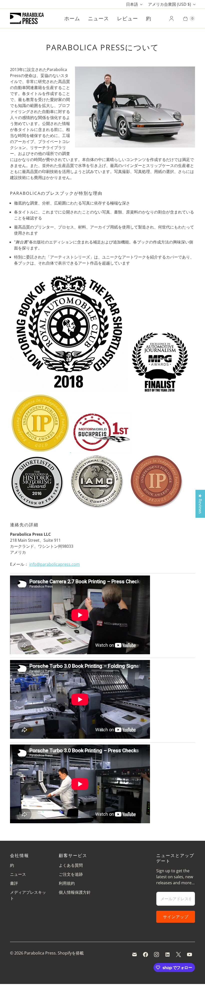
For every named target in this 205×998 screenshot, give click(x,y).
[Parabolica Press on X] (178, 954)
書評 (14, 883)
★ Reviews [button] (200, 504)
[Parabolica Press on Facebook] (145, 954)
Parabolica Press (40, 953)
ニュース (98, 18)
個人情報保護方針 (75, 892)
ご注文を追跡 (71, 874)
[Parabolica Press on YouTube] (189, 954)
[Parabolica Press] (27, 18)
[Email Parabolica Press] (134, 954)
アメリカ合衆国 (169, 4)
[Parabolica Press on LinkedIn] (167, 954)
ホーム (72, 18)
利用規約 (67, 883)
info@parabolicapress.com (54, 564)
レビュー (127, 18)
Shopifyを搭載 (71, 953)
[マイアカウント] (171, 18)
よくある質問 (71, 865)
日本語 (132, 4)
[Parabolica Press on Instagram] (156, 954)
